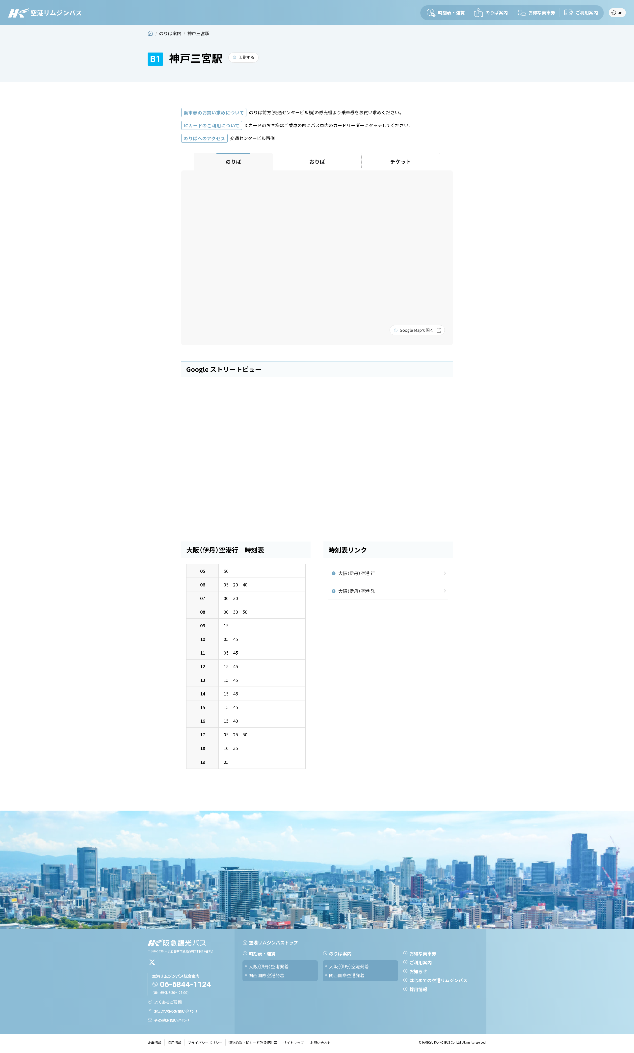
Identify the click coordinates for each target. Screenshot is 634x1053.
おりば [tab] (317, 161)
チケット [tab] (400, 161)
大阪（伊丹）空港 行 (356, 573)
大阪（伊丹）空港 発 (356, 591)
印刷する (246, 57)
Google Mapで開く (417, 330)
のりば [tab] (233, 161)
